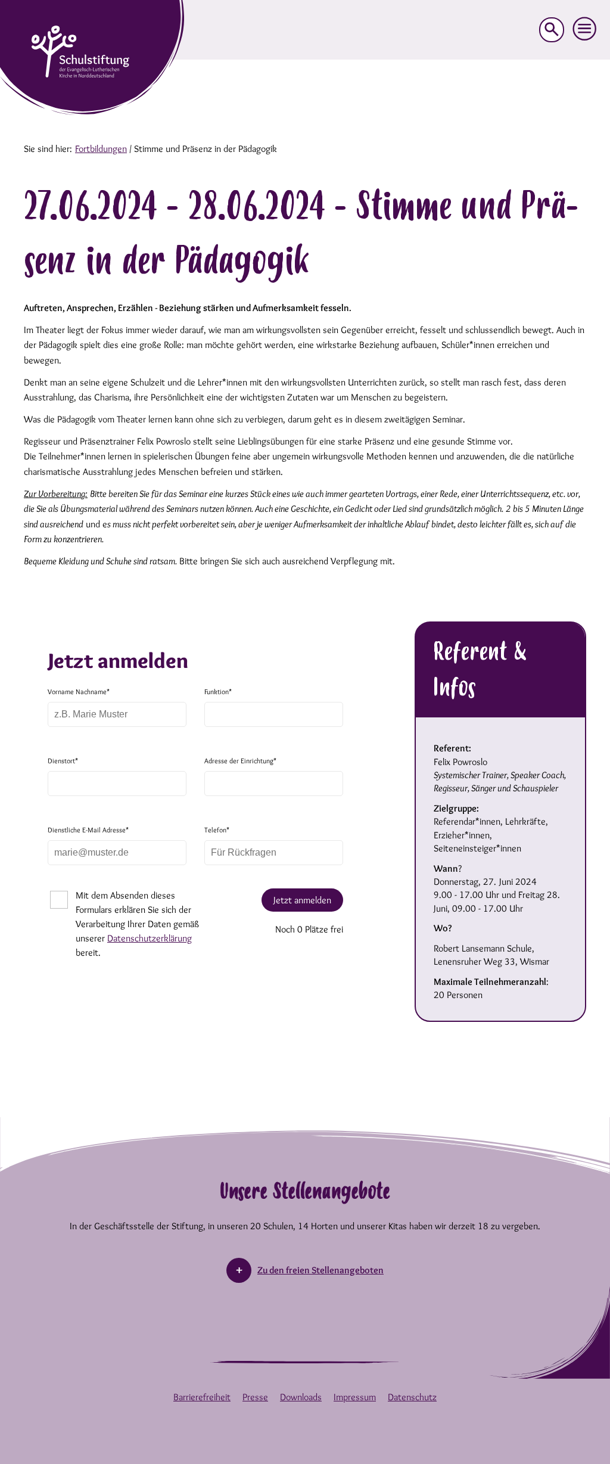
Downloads (301, 1397)
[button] (584, 29)
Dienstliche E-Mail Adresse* (88, 829)
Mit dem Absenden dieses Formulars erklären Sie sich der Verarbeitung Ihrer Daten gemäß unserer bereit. (137, 924)
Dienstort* (63, 760)
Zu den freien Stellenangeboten (320, 1270)
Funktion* (218, 691)
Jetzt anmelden (302, 900)
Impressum (355, 1397)
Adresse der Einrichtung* (240, 760)
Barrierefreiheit (202, 1397)
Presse (255, 1397)
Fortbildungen (101, 148)
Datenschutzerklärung (149, 938)
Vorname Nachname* (79, 691)
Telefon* (216, 829)
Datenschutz (412, 1397)
